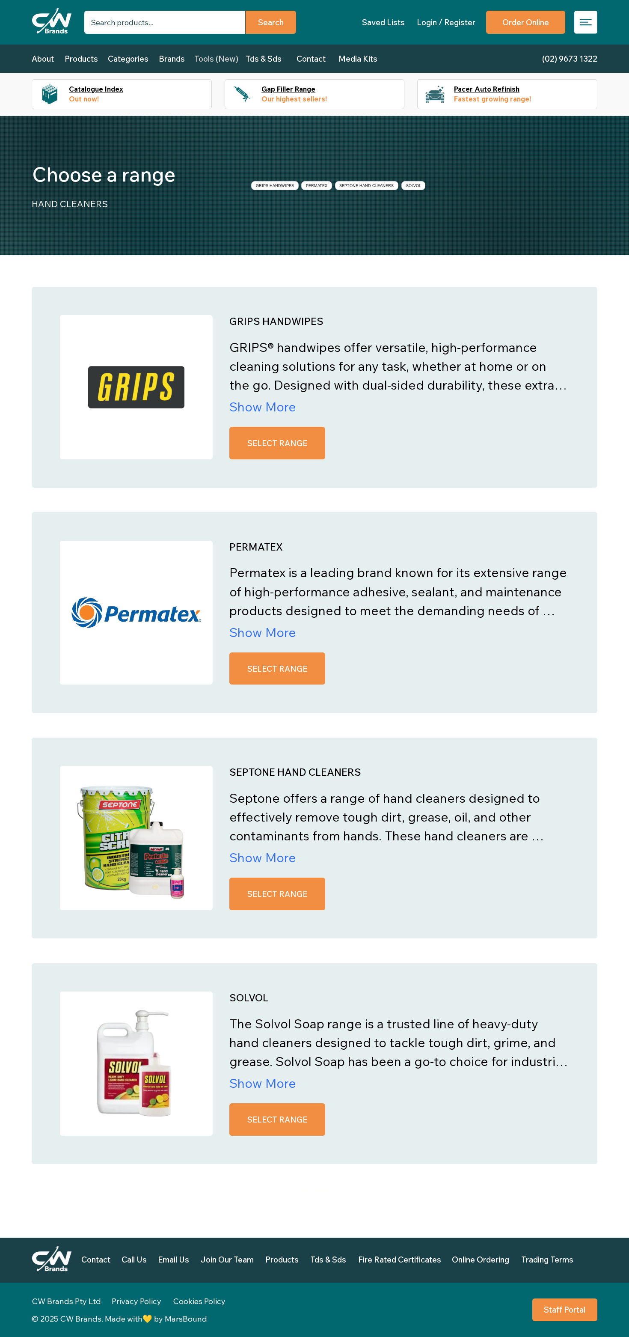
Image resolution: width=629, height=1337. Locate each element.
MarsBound (186, 1319)
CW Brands (80, 1319)
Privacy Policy (136, 1301)
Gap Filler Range (288, 89)
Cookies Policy (199, 1301)
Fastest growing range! (492, 99)
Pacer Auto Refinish (486, 89)
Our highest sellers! (294, 99)
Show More (262, 406)
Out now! (84, 99)
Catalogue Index (96, 89)
